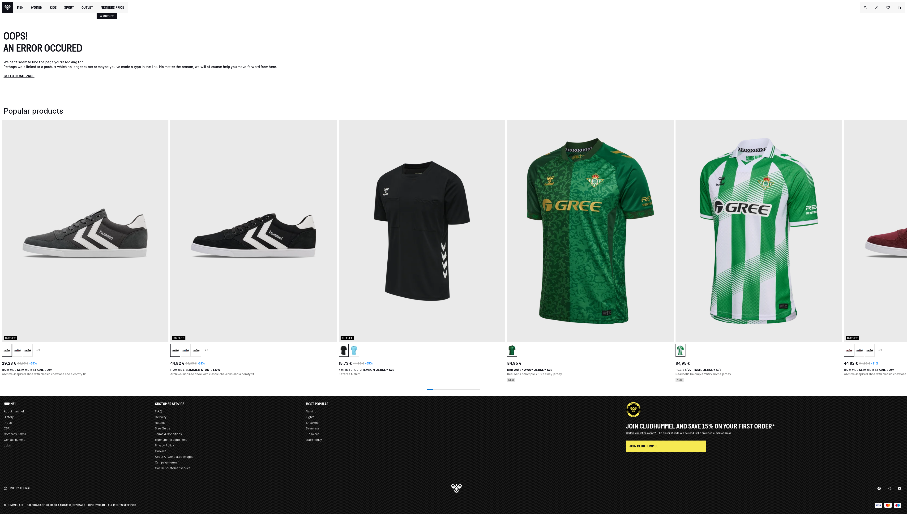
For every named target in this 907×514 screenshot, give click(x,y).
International (20, 488)
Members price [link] (112, 7)
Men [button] (20, 7)
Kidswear (312, 434)
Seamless (313, 428)
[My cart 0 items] (899, 7)
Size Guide (162, 428)
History (9, 417)
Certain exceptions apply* (641, 433)
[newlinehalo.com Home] (7, 7)
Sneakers (312, 422)
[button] (865, 7)
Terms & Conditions (168, 434)
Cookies (161, 451)
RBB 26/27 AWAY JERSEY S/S (529, 370)
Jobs (7, 445)
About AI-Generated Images (174, 456)
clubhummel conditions (171, 439)
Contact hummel (15, 439)
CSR (7, 428)
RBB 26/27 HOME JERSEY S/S (699, 370)
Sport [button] (69, 7)
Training (311, 411)
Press (8, 422)
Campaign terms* (167, 462)
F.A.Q (158, 411)
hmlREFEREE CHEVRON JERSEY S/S (366, 370)
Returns (160, 422)
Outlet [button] (87, 7)
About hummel (14, 411)
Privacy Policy (164, 445)
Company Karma (15, 434)
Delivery (161, 417)
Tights (310, 417)
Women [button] (36, 7)
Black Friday (314, 439)
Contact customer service (173, 468)
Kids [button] (53, 7)
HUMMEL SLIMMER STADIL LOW (27, 370)
